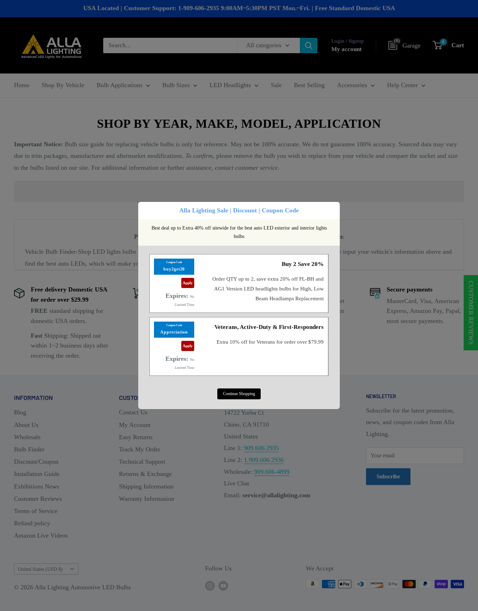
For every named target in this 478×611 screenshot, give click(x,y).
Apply (188, 283)
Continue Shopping (239, 393)
